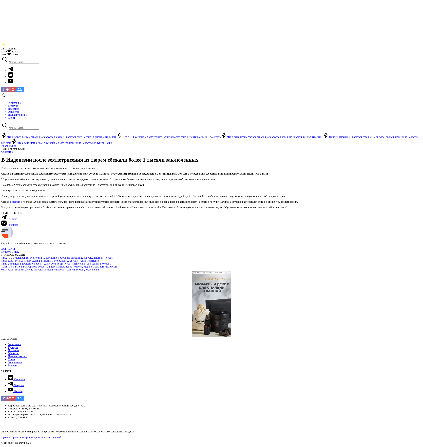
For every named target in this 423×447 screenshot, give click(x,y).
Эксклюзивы (15, 362)
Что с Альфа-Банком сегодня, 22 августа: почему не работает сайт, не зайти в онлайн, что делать (62, 136)
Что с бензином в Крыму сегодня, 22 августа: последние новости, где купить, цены (64, 142)
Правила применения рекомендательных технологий (31, 437)
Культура (13, 347)
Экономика (14, 344)
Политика (13, 350)
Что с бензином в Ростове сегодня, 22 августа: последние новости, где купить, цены (275, 136)
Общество (7, 151)
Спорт (11, 359)
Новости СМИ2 (10, 251)
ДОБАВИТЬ (8, 248)
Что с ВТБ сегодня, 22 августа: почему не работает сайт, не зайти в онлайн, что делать (171, 136)
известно (15, 201)
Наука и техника (17, 356)
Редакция (13, 365)
